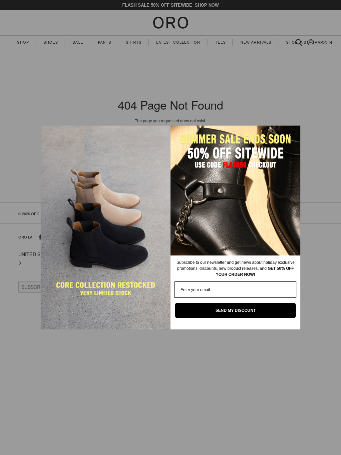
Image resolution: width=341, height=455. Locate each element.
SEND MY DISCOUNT (235, 310)
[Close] (292, 134)
